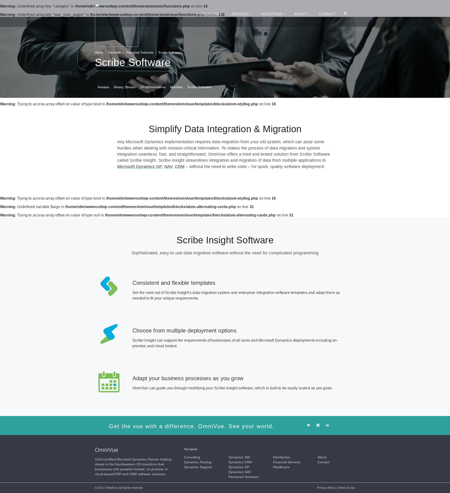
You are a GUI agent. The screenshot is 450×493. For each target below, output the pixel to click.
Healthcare (281, 467)
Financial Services (287, 462)
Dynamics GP (239, 467)
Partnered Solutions (140, 52)
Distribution (281, 457)
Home (99, 52)
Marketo (176, 87)
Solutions (210, 14)
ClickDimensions (152, 87)
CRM (180, 166)
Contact (327, 14)
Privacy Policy (326, 487)
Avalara (103, 87)
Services (241, 14)
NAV (168, 166)
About (301, 14)
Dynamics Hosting (197, 462)
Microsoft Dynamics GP (139, 166)
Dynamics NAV (240, 472)
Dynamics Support (198, 467)
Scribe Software (199, 87)
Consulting (192, 457)
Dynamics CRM (240, 462)
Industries (272, 14)
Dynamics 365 (239, 457)
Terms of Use (346, 487)
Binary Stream (125, 87)
